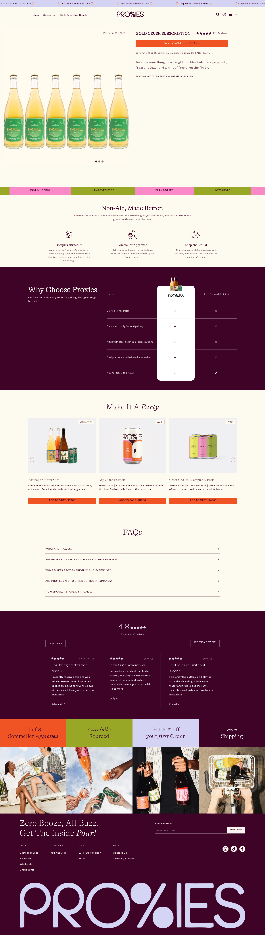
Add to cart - (62, 500)
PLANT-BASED (138, 190)
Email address (163, 824)
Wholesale (26, 864)
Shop (36, 15)
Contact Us (120, 853)
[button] (230, 15)
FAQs (82, 859)
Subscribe (49, 15)
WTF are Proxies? (90, 853)
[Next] (216, 681)
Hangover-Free (76, 190)
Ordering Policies (123, 859)
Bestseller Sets (29, 853)
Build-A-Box (27, 859)
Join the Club (58, 853)
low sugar (196, 190)
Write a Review (207, 644)
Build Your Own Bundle (74, 15)
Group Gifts (27, 870)
